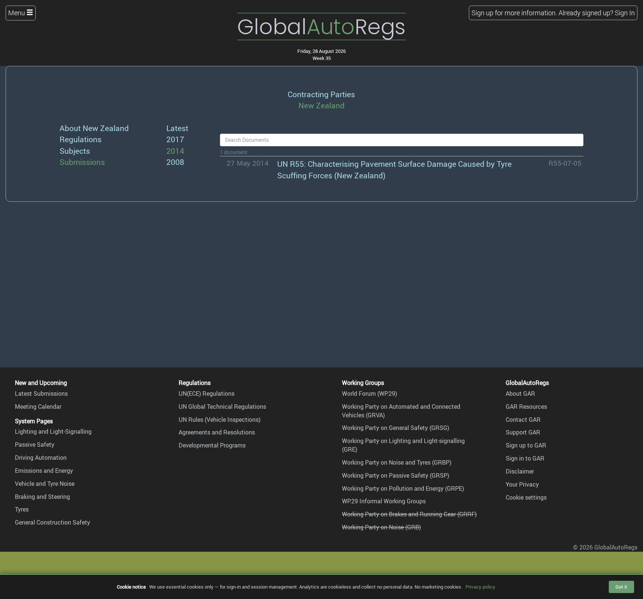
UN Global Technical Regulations (222, 406)
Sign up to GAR (526, 445)
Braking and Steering (42, 497)
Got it (621, 586)
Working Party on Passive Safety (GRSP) (395, 475)
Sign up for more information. (514, 12)
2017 (175, 139)
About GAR (520, 393)
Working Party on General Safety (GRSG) (395, 428)
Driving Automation (41, 457)
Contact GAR (523, 419)
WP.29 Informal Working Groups (384, 501)
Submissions (82, 161)
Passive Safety (34, 444)
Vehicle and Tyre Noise (44, 483)
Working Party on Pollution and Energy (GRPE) (403, 488)
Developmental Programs (212, 445)
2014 (175, 150)
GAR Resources (526, 406)
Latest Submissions (41, 393)
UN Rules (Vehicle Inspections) (219, 419)
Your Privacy (522, 484)
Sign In (625, 12)
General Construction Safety (52, 522)
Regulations (81, 139)
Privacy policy (480, 586)
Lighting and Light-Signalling (53, 431)
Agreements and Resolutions (217, 432)
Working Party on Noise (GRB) (381, 527)
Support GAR (523, 432)
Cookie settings (526, 497)
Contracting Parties (321, 94)
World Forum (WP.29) (369, 393)
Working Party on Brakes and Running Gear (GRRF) (409, 514)
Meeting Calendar (38, 406)
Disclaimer (520, 471)
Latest (177, 127)
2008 (175, 161)
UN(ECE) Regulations (206, 393)
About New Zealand (94, 127)
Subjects (75, 150)
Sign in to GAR (525, 458)
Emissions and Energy (44, 470)
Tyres (22, 509)
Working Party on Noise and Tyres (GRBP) (396, 462)
